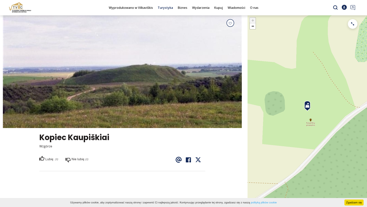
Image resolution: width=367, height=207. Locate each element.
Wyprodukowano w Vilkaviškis (131, 8)
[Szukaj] (336, 8)
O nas (254, 8)
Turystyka (165, 8)
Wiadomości (236, 8)
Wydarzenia (200, 8)
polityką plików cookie (264, 202)
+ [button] (253, 20)
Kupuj (218, 8)
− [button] (253, 26)
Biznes (182, 8)
